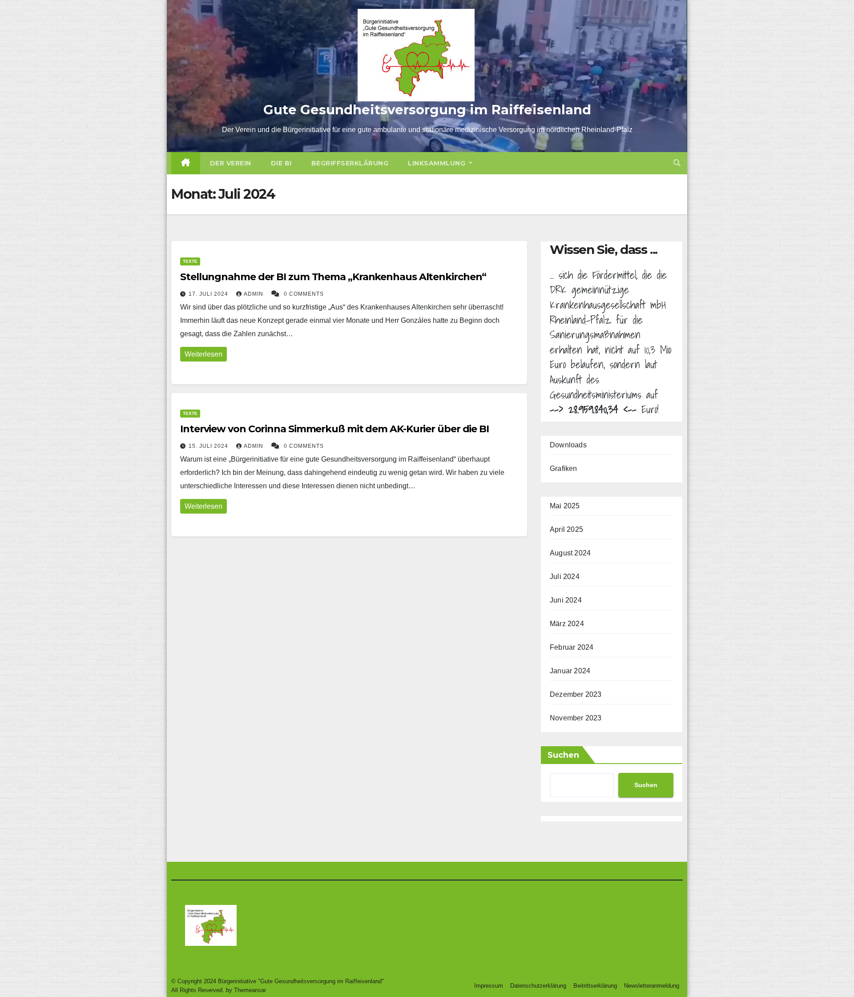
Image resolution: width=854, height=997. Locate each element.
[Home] (185, 163)
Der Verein (230, 163)
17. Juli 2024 (209, 294)
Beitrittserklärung (595, 985)
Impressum (488, 985)
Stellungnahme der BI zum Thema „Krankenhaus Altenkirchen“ (333, 277)
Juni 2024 (566, 600)
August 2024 (570, 553)
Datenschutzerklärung (538, 985)
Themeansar (250, 990)
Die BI (281, 163)
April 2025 (566, 529)
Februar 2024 (571, 647)
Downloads (568, 445)
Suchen (563, 755)
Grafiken (563, 468)
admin (254, 294)
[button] (677, 163)
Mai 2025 (565, 506)
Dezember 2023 (576, 694)
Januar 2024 (570, 671)
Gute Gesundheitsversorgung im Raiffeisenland (427, 109)
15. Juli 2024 (209, 446)
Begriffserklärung (350, 163)
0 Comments (304, 294)
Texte (190, 261)
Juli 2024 (565, 576)
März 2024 (567, 623)
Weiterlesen (203, 354)
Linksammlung (437, 163)
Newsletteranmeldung (651, 985)
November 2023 (576, 718)
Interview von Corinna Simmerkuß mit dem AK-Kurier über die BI (334, 429)
